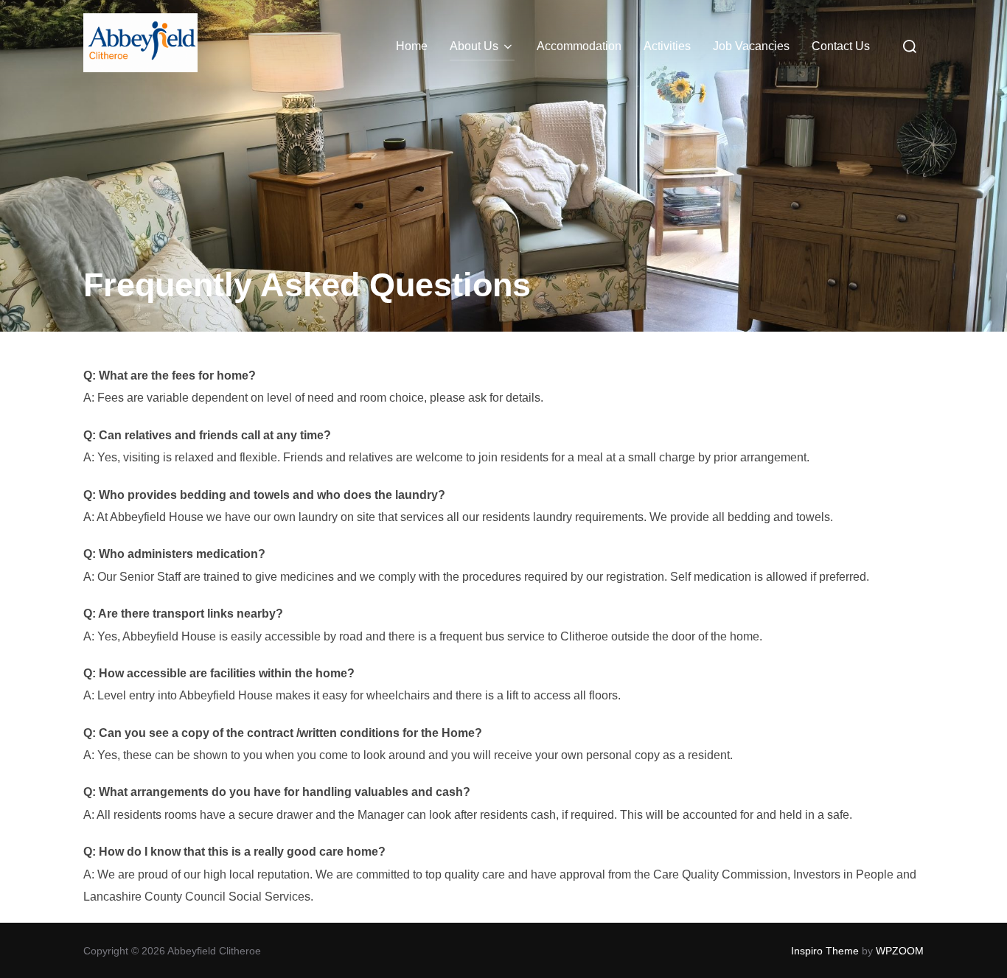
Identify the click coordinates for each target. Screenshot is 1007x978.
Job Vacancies (751, 46)
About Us (474, 46)
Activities (667, 46)
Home (412, 46)
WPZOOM (900, 951)
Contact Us (841, 46)
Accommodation (579, 46)
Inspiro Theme (825, 951)
